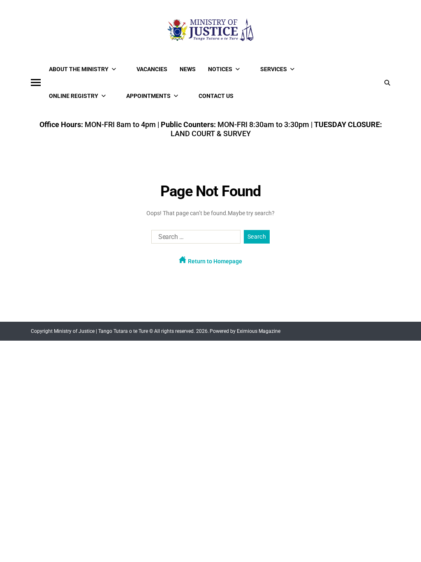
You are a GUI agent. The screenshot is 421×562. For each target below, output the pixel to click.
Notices (220, 69)
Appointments (148, 96)
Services (273, 69)
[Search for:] (194, 238)
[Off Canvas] (36, 82)
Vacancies (151, 69)
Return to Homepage (214, 261)
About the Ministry (79, 69)
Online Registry (73, 96)
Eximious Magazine (258, 331)
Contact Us (216, 96)
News (188, 69)
